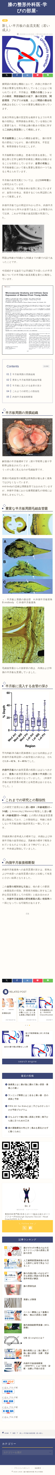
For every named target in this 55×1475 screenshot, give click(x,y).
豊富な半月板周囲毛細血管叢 (27, 380)
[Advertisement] (27, 944)
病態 (5, 20)
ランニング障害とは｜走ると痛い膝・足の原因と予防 (28, 1097)
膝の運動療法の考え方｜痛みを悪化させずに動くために (28, 1130)
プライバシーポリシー (22, 1468)
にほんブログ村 (10, 1387)
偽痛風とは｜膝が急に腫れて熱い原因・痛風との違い (28, 1086)
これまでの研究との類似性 (25, 391)
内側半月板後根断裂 (22, 397)
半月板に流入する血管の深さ (27, 385)
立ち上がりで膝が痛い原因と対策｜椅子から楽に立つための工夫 (28, 1119)
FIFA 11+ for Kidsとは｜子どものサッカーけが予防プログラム (29, 1108)
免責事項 (38, 1468)
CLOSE (46, 366)
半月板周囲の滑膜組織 (23, 374)
